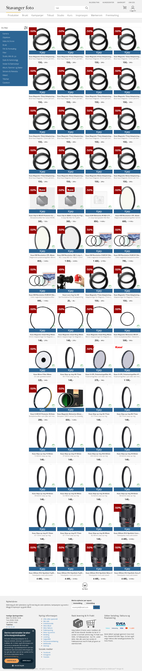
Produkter (13, 15)
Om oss (132, 2)
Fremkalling (112, 15)
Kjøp (42, 52)
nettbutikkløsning (95, 669)
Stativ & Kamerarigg (10, 60)
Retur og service (49, 632)
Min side (46, 621)
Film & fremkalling (9, 49)
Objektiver (6, 37)
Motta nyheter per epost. (82, 600)
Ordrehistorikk (48, 623)
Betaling (46, 635)
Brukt (25, 15)
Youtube (46, 657)
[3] (84, 584)
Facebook (46, 652)
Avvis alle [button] (27, 661)
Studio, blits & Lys (9, 56)
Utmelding (90, 603)
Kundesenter (108, 2)
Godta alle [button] (11, 661)
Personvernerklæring (50, 641)
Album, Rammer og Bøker (13, 67)
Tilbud (50, 15)
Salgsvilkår (47, 639)
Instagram (47, 655)
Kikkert (5, 75)
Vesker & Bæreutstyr (11, 64)
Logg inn (133, 11)
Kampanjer (38, 15)
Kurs (69, 15)
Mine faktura (47, 628)
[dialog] (19, 649)
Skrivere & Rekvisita (10, 71)
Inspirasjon (82, 15)
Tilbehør (6, 79)
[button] (18, 665)
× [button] (33, 631)
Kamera (6, 33)
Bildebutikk (94, 2)
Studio (60, 15)
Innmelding (77, 603)
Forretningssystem (79, 669)
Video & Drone (8, 41)
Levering (46, 637)
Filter (4, 52)
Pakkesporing (48, 630)
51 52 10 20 (10, 627)
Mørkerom (97, 15)
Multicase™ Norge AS (115, 669)
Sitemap (46, 646)
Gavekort (121, 2)
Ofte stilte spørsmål (50, 619)
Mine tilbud (47, 626)
